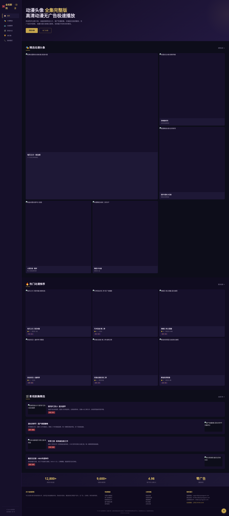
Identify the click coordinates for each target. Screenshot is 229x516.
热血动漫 (148, 495)
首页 (7, 16)
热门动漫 (45, 30)
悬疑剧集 (148, 499)
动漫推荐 (8, 26)
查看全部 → (221, 48)
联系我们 (8, 40)
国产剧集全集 (108, 502)
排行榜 (7, 35)
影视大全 (8, 31)
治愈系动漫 (149, 497)
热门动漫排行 (108, 497)
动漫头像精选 (108, 495)
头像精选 (8, 21)
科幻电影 (148, 502)
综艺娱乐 (107, 504)
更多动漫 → (221, 284)
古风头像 (148, 504)
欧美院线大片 (108, 499)
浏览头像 (32, 30)
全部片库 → (221, 397)
